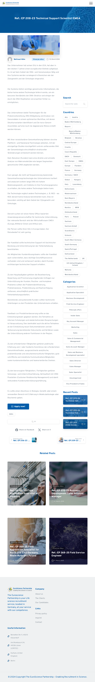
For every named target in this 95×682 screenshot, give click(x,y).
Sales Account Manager (75, 347)
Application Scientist (75, 287)
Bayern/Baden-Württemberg (75, 132)
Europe (67, 166)
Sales (75, 333)
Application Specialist (75, 293)
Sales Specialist (75, 372)
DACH (67, 157)
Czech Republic (71, 152)
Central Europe (70, 143)
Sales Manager (75, 367)
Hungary (77, 180)
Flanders (78, 166)
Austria (75, 117)
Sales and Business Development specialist (75, 353)
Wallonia (68, 270)
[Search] (84, 104)
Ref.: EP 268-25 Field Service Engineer (68, 554)
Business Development (75, 298)
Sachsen (68, 221)
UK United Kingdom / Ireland (75, 264)
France (67, 170)
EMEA (11, 414)
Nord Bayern (70, 198)
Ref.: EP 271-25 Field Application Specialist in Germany (24, 493)
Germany (77, 170)
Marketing (75, 327)
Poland (75, 217)
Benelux (78, 138)
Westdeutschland (71, 275)
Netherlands (69, 189)
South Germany (71, 245)
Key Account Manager (75, 321)
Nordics (68, 208)
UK (83, 259)
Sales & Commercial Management (75, 340)
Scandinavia (69, 231)
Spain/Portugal (71, 249)
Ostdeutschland (71, 212)
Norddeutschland (71, 203)
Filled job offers (75, 310)
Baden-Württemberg (73, 122)
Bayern (67, 127)
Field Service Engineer (75, 304)
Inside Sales (75, 316)
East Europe (69, 161)
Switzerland (69, 254)
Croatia (68, 147)
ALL (66, 117)
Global (67, 180)
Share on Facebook (26, 430)
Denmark (77, 157)
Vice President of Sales (75, 384)
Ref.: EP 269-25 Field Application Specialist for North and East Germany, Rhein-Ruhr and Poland (24, 551)
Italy (66, 184)
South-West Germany (73, 240)
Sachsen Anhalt (71, 226)
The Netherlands (71, 259)
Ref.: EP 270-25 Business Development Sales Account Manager (67, 493)
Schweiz (68, 235)
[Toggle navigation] (91, 3)
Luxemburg (77, 184)
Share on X (46, 430)
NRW (77, 208)
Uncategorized (75, 378)
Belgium (68, 138)
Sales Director (75, 361)
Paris (67, 217)
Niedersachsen (70, 194)
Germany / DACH (71, 175)
